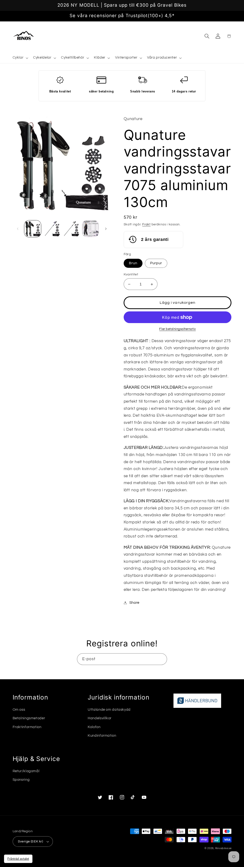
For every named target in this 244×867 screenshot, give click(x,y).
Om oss (19, 709)
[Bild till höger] (106, 228)
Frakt (146, 224)
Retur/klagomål (26, 771)
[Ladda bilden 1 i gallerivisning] (32, 228)
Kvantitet (131, 274)
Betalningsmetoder (29, 718)
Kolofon (94, 727)
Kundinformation (102, 735)
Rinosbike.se (223, 848)
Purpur (156, 263)
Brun (133, 263)
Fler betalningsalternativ (177, 329)
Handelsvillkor (100, 718)
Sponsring (21, 779)
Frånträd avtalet (18, 859)
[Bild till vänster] (18, 228)
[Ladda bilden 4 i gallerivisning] (71, 228)
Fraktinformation (27, 727)
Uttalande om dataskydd (109, 709)
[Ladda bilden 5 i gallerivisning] (90, 228)
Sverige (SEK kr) (30, 841)
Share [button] (134, 602)
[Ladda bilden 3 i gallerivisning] (52, 228)
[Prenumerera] (161, 659)
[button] (20, 58)
